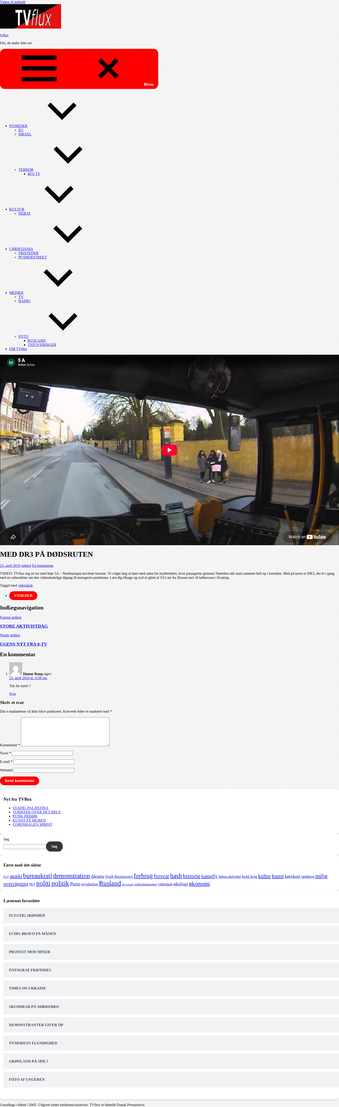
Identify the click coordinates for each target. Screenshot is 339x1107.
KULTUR (16, 209)
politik (60, 883)
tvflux (4, 35)
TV (21, 297)
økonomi (199, 883)
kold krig (249, 876)
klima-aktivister (230, 877)
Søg (6, 839)
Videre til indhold (12, 2)
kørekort (292, 876)
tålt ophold (128, 884)
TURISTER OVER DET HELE (37, 812)
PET (32, 884)
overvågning (15, 884)
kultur (264, 876)
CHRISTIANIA (21, 249)
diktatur (97, 876)
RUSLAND (37, 341)
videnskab (25, 585)
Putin (75, 883)
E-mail (6, 762)
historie (191, 876)
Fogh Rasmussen (119, 876)
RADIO (24, 301)
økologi (181, 884)
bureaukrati (37, 875)
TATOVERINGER (42, 345)
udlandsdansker (145, 884)
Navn (5, 753)
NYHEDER (18, 126)
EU (21, 130)
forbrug (143, 875)
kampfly (209, 876)
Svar (12, 694)
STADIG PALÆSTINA (30, 808)
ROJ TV (34, 174)
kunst (278, 876)
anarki (16, 876)
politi (43, 883)
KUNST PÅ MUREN (29, 820)
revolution (89, 884)
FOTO (23, 336)
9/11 (6, 877)
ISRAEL (25, 134)
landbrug (307, 877)
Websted (6, 770)
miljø (321, 876)
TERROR (25, 170)
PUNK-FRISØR (25, 816)
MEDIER (16, 293)
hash (176, 875)
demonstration (71, 875)
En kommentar (43, 566)
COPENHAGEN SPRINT (32, 824)
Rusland (110, 883)
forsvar (161, 876)
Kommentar (10, 745)
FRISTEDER (28, 253)
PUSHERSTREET (32, 257)
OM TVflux (18, 349)
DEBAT (24, 213)
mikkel (26, 566)
